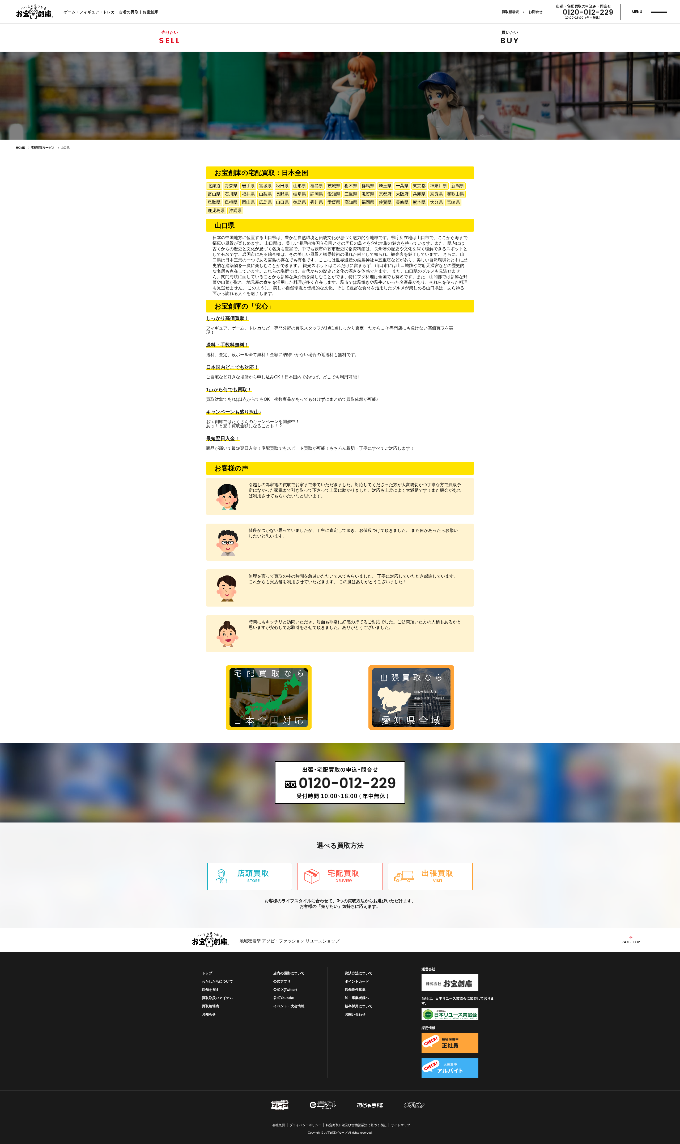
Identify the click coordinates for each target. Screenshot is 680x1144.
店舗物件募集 (355, 990)
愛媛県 (334, 202)
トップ (207, 973)
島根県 (231, 202)
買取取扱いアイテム (217, 998)
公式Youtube (283, 998)
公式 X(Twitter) (285, 990)
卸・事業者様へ (357, 998)
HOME (20, 147)
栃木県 (351, 185)
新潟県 (457, 185)
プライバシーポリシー (305, 1125)
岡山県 (248, 202)
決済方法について (358, 973)
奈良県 (436, 194)
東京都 (419, 185)
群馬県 (368, 185)
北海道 (214, 185)
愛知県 (334, 194)
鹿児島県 (216, 210)
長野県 (282, 194)
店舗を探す (210, 990)
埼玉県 (385, 185)
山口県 (282, 202)
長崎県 (402, 202)
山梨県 (265, 194)
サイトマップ (400, 1125)
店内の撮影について (288, 973)
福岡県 (368, 202)
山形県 (299, 185)
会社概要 (278, 1125)
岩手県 (248, 185)
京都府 (385, 194)
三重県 (351, 194)
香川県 (316, 202)
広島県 (265, 202)
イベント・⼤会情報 (288, 1006)
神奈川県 (438, 185)
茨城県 (334, 185)
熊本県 (419, 202)
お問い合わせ (355, 1014)
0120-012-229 (588, 12)
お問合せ (535, 12)
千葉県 (402, 185)
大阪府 (402, 194)
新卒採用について (358, 1006)
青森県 (231, 185)
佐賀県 (385, 202)
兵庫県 (419, 194)
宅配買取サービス (42, 147)
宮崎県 (453, 202)
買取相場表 (510, 12)
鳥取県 (214, 202)
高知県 (351, 202)
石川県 (231, 194)
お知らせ (209, 1014)
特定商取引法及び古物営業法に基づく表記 (356, 1125)
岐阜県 (299, 194)
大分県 (436, 202)
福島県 (316, 185)
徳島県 (299, 202)
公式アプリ (282, 981)
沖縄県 (235, 210)
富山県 (214, 194)
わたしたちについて (217, 981)
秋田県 (282, 185)
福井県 (248, 194)
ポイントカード (357, 981)
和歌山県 (455, 194)
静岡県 (316, 194)
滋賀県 (368, 194)
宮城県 (265, 185)
